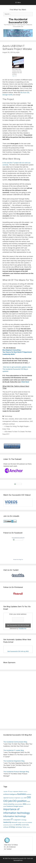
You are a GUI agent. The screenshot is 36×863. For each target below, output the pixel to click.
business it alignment (14, 797)
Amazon (21, 791)
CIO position (19, 800)
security (18, 825)
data (24, 804)
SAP (31, 421)
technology (19, 827)
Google (15, 806)
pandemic (29, 822)
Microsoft (14, 822)
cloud (28, 801)
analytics (25, 791)
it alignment (16, 820)
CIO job (7, 800)
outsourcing (24, 822)
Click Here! (25, 382)
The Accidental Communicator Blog (15, 742)
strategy (12, 827)
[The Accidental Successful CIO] (18, 540)
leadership (7, 822)
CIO (29, 797)
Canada (11, 419)
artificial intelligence (10, 794)
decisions (29, 804)
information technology (14, 816)
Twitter (24, 827)
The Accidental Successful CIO (18, 21)
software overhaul (9, 424)
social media (25, 825)
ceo (25, 798)
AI (8, 791)
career (22, 797)
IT (12, 819)
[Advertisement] (8, 700)
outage (19, 822)
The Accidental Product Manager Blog (16, 771)
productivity (6, 824)
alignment (15, 791)
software (5, 827)
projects (11, 824)
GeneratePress (18, 860)
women (28, 827)
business (21, 794)
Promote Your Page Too (18, 559)
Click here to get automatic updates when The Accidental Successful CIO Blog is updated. (17, 369)
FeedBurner (22, 628)
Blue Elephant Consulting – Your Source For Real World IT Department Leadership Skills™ (17, 352)
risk (14, 824)
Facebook (9, 806)
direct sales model (21, 419)
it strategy (23, 819)
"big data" (5, 791)
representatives (24, 421)
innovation (6, 820)
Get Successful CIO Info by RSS (18, 651)
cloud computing (8, 804)
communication (18, 804)
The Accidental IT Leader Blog (13, 750)
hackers (21, 806)
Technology (8, 416)
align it (11, 791)
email (4, 806)
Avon (6, 419)
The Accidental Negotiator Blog (13, 761)
